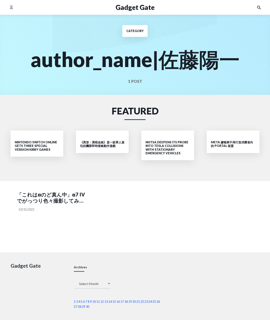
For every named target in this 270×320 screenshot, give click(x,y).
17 (122, 301)
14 (110, 301)
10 (94, 301)
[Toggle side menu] (11, 7)
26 (158, 301)
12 (102, 301)
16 (118, 301)
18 (126, 301)
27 (75, 306)
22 (142, 301)
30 (87, 306)
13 (106, 301)
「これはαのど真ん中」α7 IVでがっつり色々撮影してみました (51, 198)
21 (138, 301)
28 (79, 306)
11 (98, 301)
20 (134, 301)
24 (150, 301)
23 (146, 301)
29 (83, 306)
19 (130, 301)
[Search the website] (259, 7)
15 (114, 301)
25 (154, 301)
